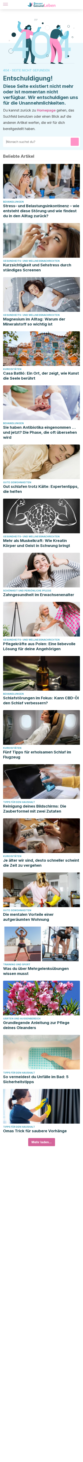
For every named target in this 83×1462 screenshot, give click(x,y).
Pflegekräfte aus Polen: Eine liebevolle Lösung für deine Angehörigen (39, 646)
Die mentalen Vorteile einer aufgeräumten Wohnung (28, 917)
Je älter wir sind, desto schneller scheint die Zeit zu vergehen (41, 863)
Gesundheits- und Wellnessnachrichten (31, 260)
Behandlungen (13, 201)
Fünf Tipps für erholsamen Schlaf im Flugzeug (37, 754)
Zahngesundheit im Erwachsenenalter (38, 594)
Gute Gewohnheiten (17, 482)
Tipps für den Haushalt (19, 802)
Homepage (46, 110)
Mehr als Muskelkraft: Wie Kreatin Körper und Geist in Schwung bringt (36, 543)
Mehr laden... (41, 1142)
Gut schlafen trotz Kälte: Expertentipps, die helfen (41, 489)
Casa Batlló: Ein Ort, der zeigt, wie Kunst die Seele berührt (41, 376)
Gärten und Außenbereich (22, 1018)
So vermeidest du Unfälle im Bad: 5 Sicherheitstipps (36, 1079)
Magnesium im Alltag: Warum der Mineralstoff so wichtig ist (34, 321)
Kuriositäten (12, 369)
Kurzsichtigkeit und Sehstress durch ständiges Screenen (37, 267)
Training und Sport (16, 964)
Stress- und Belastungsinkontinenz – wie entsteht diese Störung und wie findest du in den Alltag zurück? (41, 211)
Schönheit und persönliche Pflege (27, 590)
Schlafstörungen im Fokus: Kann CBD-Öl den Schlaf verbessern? (41, 700)
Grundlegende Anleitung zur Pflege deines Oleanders (36, 1025)
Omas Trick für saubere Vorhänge (35, 1131)
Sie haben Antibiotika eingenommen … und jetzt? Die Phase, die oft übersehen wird (40, 432)
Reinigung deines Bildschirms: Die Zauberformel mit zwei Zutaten (34, 809)
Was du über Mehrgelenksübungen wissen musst (36, 971)
